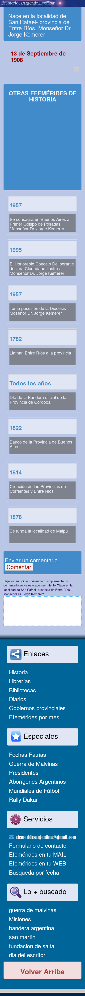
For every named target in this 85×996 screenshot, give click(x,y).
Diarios (17, 699)
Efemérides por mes (34, 717)
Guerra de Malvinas (33, 763)
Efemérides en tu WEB (37, 863)
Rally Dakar (23, 799)
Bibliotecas (22, 690)
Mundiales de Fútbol (34, 790)
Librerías (20, 681)
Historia (18, 672)
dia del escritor (27, 955)
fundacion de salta (31, 946)
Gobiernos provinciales (37, 708)
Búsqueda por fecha (34, 872)
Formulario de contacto (37, 845)
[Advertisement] (42, 147)
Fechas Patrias (27, 754)
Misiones (20, 919)
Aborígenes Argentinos (37, 781)
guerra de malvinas (32, 910)
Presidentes (23, 772)
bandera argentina (31, 928)
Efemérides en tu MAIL (37, 854)
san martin (22, 937)
